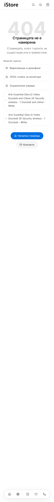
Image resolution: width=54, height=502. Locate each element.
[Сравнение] (28, 494)
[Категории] (18, 494)
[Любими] (36, 494)
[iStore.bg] (11, 5)
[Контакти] (44, 494)
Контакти (28, 144)
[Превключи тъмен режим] (40, 4)
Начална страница (29, 135)
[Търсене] (33, 4)
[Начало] (10, 494)
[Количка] (47, 4)
